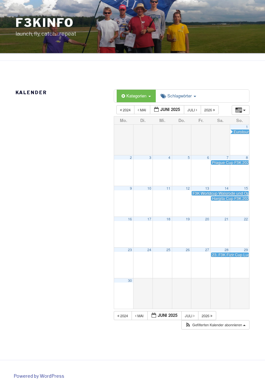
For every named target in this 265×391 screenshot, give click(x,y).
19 (188, 219)
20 (207, 219)
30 (130, 280)
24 (149, 249)
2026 (208, 109)
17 (149, 219)
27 (207, 249)
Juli (191, 109)
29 (246, 249)
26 (188, 249)
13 (207, 188)
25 (168, 249)
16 (130, 219)
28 (226, 249)
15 (246, 188)
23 (130, 249)
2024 (127, 109)
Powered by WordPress (39, 376)
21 (226, 219)
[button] (215, 324)
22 (246, 219)
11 (168, 188)
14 (226, 188)
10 (149, 188)
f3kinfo (45, 23)
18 (168, 219)
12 (188, 188)
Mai (143, 109)
